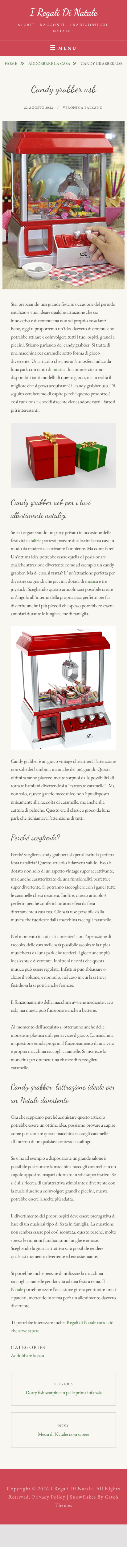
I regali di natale (63, 12)
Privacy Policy (48, 1497)
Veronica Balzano (83, 107)
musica (58, 369)
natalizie (33, 540)
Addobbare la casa (49, 63)
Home (11, 63)
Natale (17, 1289)
